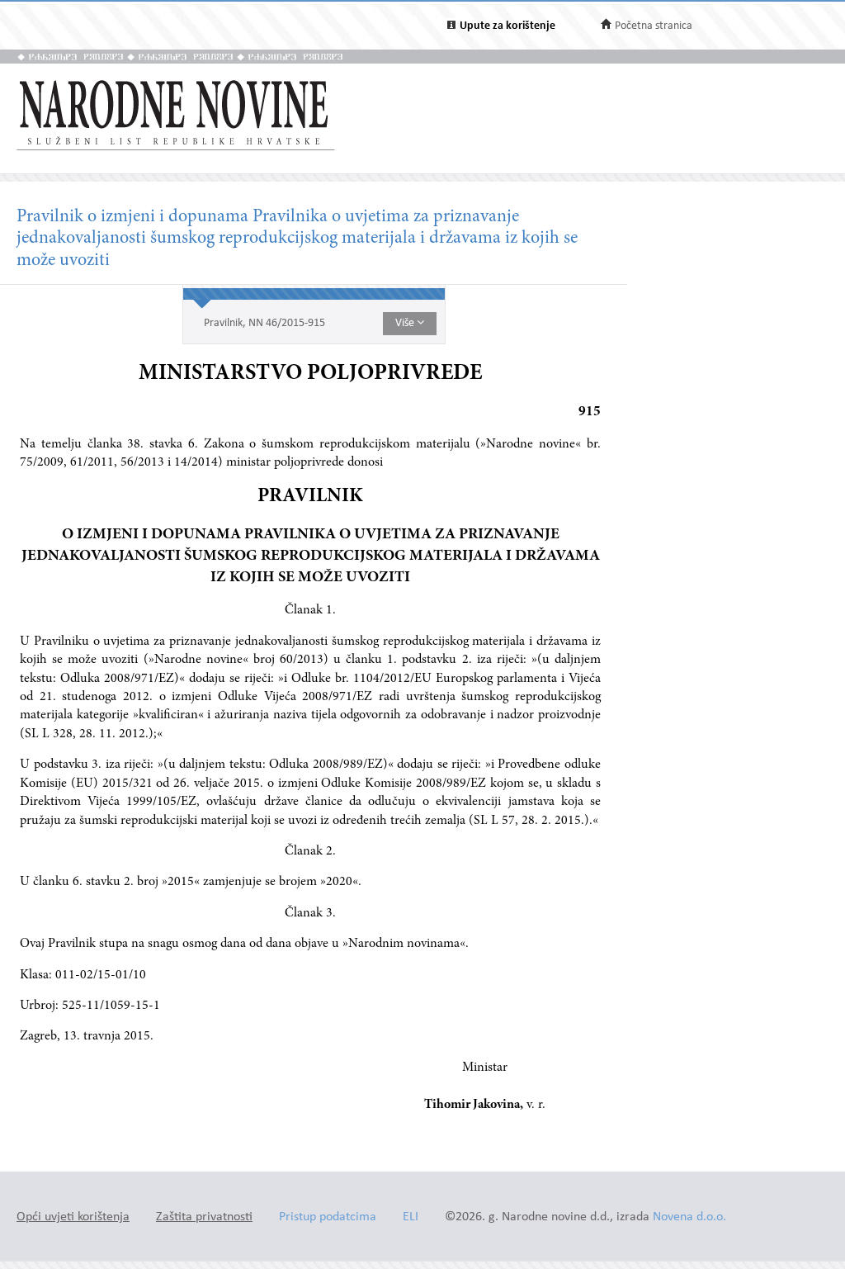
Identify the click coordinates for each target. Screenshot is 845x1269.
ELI (410, 1217)
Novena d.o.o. (689, 1217)
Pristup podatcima (327, 1217)
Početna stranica (653, 26)
